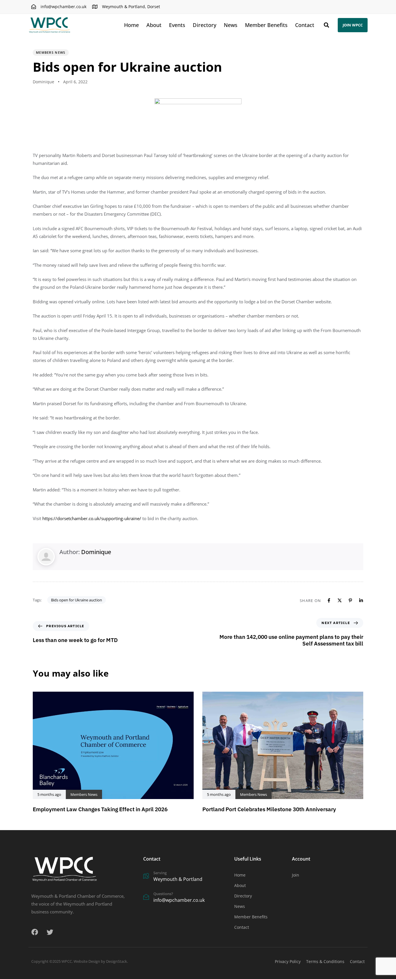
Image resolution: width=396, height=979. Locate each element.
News (230, 24)
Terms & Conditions (325, 961)
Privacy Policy (288, 961)
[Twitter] (50, 932)
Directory (204, 24)
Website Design (87, 961)
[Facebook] (329, 600)
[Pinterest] (350, 600)
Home (131, 24)
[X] (339, 600)
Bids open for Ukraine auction (76, 600)
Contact (304, 24)
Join (295, 875)
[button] (326, 25)
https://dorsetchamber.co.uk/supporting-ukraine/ (91, 518)
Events (177, 24)
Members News (51, 52)
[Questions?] (185, 898)
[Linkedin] (361, 600)
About (153, 24)
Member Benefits (266, 24)
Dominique (43, 81)
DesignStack (116, 961)
